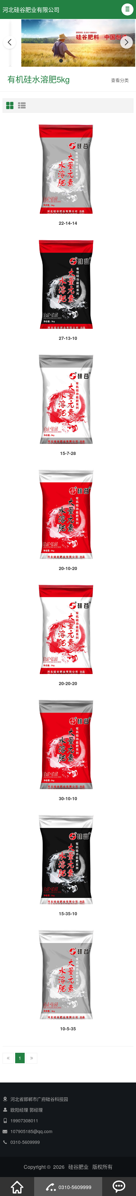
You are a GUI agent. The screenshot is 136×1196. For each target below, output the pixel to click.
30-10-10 (68, 798)
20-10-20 (68, 568)
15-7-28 (68, 453)
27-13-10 (68, 338)
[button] (127, 9)
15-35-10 (68, 913)
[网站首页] (17, 1186)
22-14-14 (68, 223)
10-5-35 (68, 1028)
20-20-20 (68, 683)
